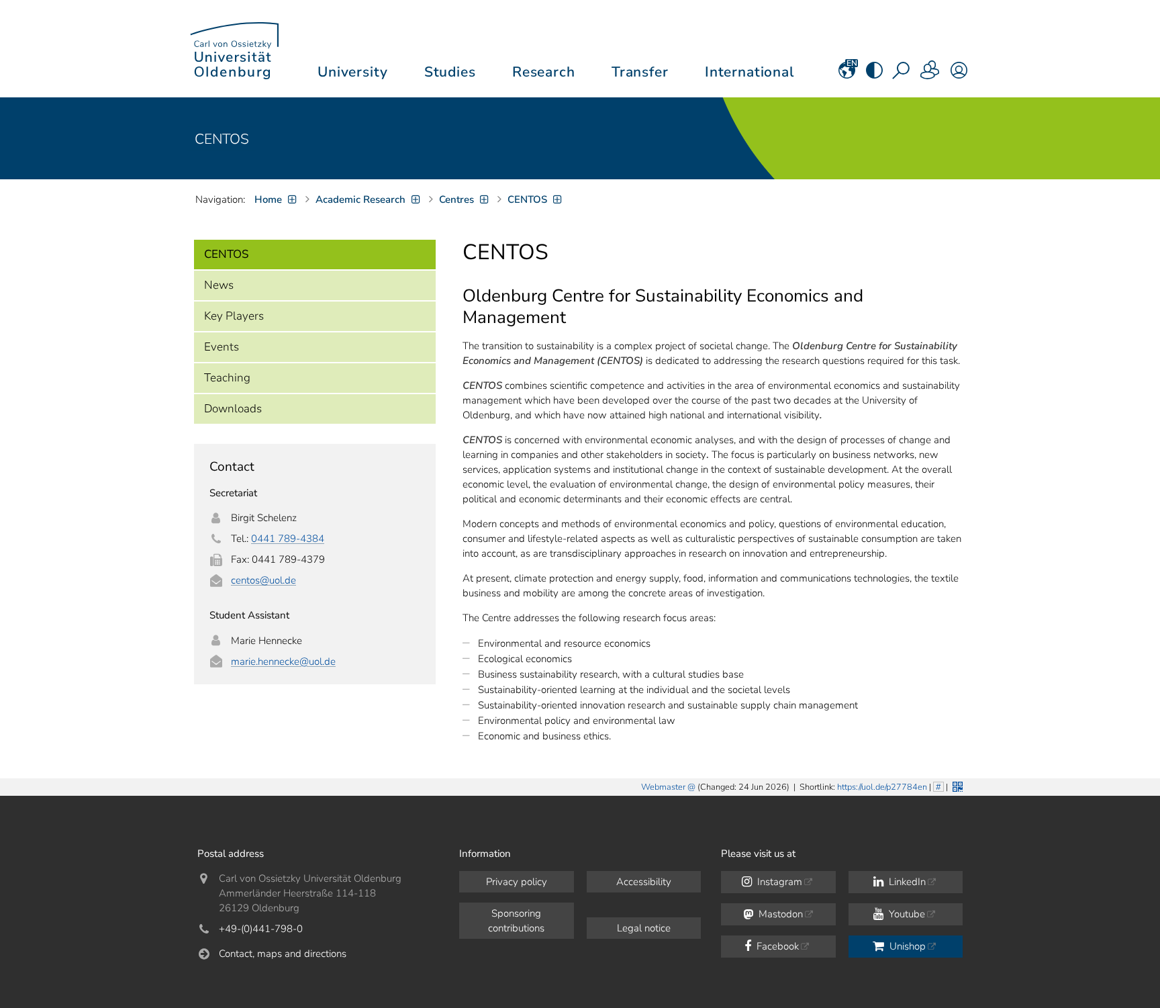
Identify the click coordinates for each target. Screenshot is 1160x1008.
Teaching (227, 377)
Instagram (778, 881)
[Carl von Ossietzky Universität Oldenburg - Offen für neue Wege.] (234, 48)
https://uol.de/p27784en (882, 787)
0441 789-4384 (287, 538)
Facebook (776, 946)
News (219, 285)
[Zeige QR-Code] (956, 785)
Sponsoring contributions (516, 921)
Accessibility (643, 881)
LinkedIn (906, 881)
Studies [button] (450, 71)
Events (221, 347)
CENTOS (222, 139)
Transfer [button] (640, 71)
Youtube (905, 914)
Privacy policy (516, 881)
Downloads (233, 408)
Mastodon (779, 914)
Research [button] (543, 71)
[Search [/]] (902, 74)
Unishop (906, 946)
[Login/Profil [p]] (959, 74)
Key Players (234, 316)
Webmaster (663, 787)
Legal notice (644, 928)
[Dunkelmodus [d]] (874, 74)
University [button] (352, 71)
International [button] (749, 71)
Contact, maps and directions (282, 953)
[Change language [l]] (847, 74)
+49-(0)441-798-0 (261, 928)
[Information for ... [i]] (930, 74)
